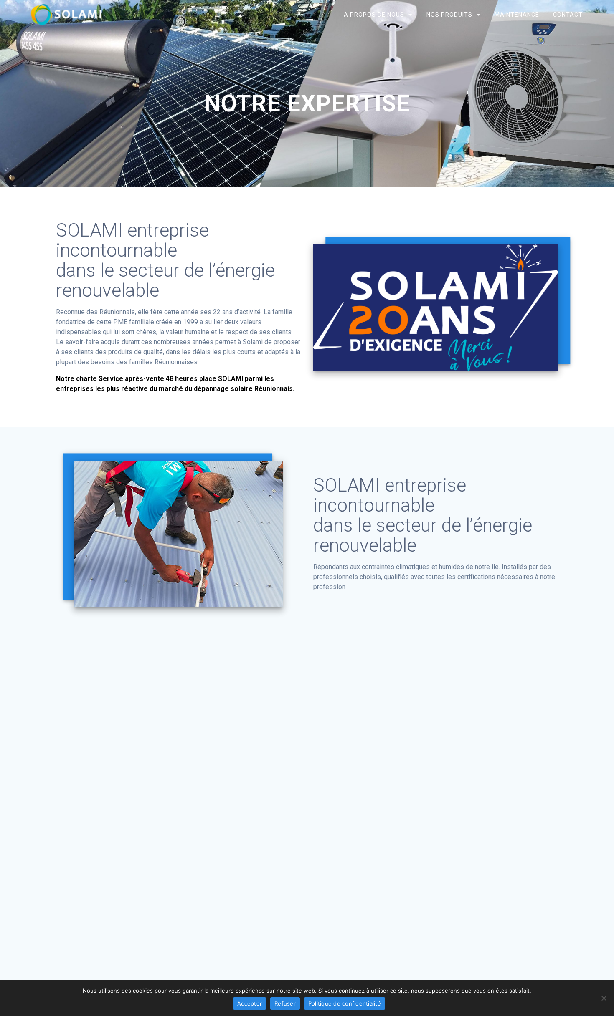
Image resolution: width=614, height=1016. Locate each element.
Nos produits (449, 14)
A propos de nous (373, 14)
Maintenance (517, 14)
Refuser (285, 1003)
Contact (568, 14)
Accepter (249, 1003)
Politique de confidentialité (344, 1003)
